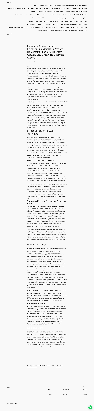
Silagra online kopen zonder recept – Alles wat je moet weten (43, 24)
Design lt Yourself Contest (45, 11)
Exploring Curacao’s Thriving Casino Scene (76, 11)
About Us (35, 5)
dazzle (9, 2)
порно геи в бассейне (43, 30)
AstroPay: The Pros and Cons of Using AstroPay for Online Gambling (54, 8)
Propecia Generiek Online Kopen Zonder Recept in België (43, 21)
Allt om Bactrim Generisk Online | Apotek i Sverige (21, 8)
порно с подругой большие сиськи (78, 30)
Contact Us (33, 11)
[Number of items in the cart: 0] (12, 34)
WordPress (15, 403)
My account (75, 18)
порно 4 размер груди (81, 27)
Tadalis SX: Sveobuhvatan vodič (68, 24)
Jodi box (48, 14)
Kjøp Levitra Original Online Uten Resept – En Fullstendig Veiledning (69, 14)
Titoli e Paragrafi (83, 24)
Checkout (84, 8)
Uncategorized (42, 60)
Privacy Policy (83, 18)
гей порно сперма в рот (37, 27)
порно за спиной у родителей (59, 30)
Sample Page (79, 21)
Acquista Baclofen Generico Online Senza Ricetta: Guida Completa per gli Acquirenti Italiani (63, 5)
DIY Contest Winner (58, 11)
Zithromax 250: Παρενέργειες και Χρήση (18, 27)
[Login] (8, 34)
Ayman (75, 8)
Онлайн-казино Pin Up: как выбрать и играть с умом (59, 27)
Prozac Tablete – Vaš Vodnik (67, 21)
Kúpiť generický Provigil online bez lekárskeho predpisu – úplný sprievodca (51, 18)
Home (43, 14)
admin (36, 60)
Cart (79, 8)
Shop (86, 21)
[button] (90, 407)
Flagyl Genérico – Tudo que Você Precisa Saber (27, 14)
